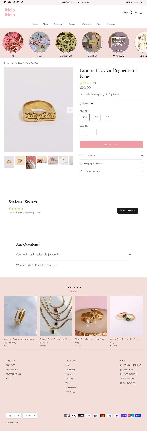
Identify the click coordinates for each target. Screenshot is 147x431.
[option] (39, 109)
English (127, 2)
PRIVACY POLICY (128, 374)
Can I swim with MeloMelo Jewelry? (37, 254)
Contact (72, 24)
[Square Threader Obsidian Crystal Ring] (126, 316)
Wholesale (86, 24)
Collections (58, 24)
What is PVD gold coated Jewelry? (36, 265)
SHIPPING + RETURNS (130, 365)
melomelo (15, 422)
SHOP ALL (70, 360)
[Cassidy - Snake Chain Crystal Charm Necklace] (56, 316)
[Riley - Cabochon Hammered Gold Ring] (91, 316)
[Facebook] (5, 2)
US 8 (107, 117)
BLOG (8, 378)
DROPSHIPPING (13, 374)
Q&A (122, 360)
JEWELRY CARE (127, 369)
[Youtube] (9, 2)
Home (34, 24)
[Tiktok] (22, 2)
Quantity (84, 125)
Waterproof (70, 387)
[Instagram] (14, 2)
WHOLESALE (12, 369)
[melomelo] (10, 12)
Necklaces (70, 369)
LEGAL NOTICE (127, 383)
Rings (67, 365)
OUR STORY (11, 360)
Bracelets (69, 378)
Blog (99, 24)
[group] (13, 44)
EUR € (137, 2)
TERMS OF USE (127, 378)
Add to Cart (111, 144)
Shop (45, 24)
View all (73, 291)
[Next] (70, 110)
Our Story (110, 24)
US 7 (96, 117)
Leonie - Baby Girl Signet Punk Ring (25, 63)
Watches (69, 383)
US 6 (84, 117)
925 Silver (70, 392)
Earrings (69, 374)
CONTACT (10, 365)
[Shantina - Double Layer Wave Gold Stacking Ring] (20, 316)
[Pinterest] (18, 2)
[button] (86, 103)
